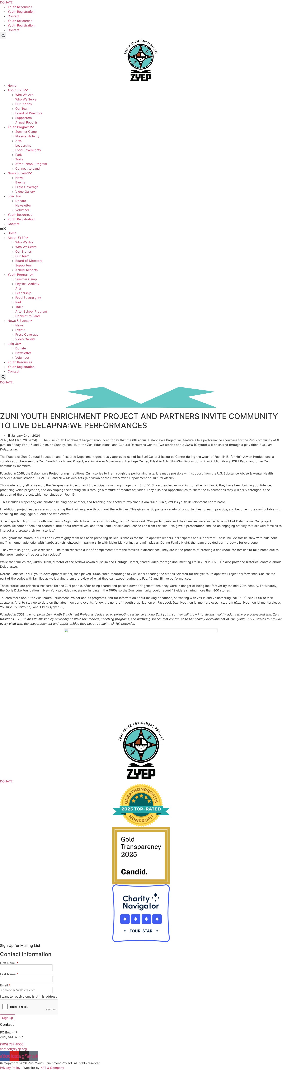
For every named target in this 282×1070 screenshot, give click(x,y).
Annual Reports (26, 122)
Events (20, 182)
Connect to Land (27, 168)
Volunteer (22, 210)
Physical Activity (27, 136)
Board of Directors (28, 113)
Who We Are (24, 95)
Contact (13, 16)
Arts (18, 141)
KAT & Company (52, 1068)
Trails (19, 159)
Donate (20, 201)
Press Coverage (26, 187)
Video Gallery (25, 191)
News (19, 178)
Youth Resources (20, 7)
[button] (3, 35)
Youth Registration (21, 11)
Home (12, 85)
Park (18, 155)
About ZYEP (16, 90)
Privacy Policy (10, 1068)
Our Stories (23, 104)
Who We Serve (25, 99)
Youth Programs (19, 127)
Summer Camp (26, 132)
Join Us (13, 196)
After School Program (31, 164)
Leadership (23, 145)
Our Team (22, 108)
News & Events (18, 173)
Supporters (23, 118)
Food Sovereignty (28, 150)
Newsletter (23, 205)
